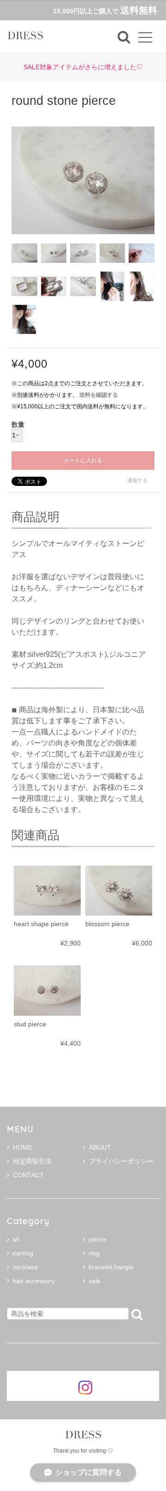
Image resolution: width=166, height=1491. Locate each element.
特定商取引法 (32, 1161)
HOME (22, 1147)
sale (95, 1281)
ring (94, 1253)
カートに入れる (83, 460)
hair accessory (33, 1281)
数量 (18, 425)
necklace (25, 1267)
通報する (137, 480)
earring (22, 1253)
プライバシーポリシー (121, 1161)
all (15, 1239)
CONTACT (28, 1175)
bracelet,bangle (111, 1267)
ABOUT (100, 1147)
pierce (98, 1239)
